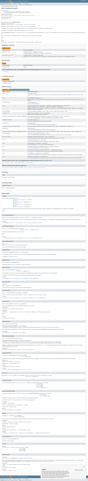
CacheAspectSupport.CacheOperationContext (33, 51)
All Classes (25, 3)
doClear (4, 162)
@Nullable (15, 198)
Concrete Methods (24, 89)
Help (27, 1)
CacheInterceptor (5, 18)
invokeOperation (31, 133)
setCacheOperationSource (33, 146)
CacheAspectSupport (7, 83)
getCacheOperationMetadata (34, 116)
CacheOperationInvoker (36, 111)
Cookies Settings (79, 470)
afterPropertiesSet (32, 93)
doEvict (8, 162)
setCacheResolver (31, 153)
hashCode (21, 167)
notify (25, 167)
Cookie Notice (59, 477)
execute (29, 111)
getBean (29, 113)
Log (8, 67)
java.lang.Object (4, 10)
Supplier (34, 105)
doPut (15, 162)
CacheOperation (43, 116)
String (32, 113)
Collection (9, 126)
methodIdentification (32, 136)
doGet (12, 162)
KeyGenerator (59, 105)
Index (24, 1)
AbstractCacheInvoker (10, 23)
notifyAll (30, 167)
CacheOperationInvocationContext (39, 126)
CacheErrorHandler (41, 105)
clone (3, 167)
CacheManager (53, 106)
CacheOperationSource (7, 119)
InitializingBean (17, 15)
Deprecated (19, 1)
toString (35, 167)
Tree (16, 1)
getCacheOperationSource (33, 119)
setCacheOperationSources (33, 149)
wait (39, 167)
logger (24, 67)
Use (13, 1)
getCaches (30, 126)
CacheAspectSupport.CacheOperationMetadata (33, 55)
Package (6, 1)
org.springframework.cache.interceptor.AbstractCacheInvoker (16, 11)
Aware (2, 15)
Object (8, 111)
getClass (16, 167)
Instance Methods (14, 89)
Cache (18, 126)
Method (15, 4)
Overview (2, 1)
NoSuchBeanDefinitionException (9, 429)
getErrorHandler (21, 162)
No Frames (19, 3)
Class (41, 113)
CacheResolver (35, 106)
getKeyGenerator (31, 128)
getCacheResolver (31, 123)
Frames (14, 3)
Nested (5, 4)
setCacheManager (31, 143)
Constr (12, 4)
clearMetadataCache (32, 102)
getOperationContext (32, 131)
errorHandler (5, 71)
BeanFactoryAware (8, 15)
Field (9, 4)
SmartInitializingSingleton (28, 15)
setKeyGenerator (31, 156)
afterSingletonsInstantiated (34, 97)
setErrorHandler (29, 162)
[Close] (84, 466)
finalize (11, 167)
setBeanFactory (31, 139)
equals (7, 167)
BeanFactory (37, 139)
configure (30, 105)
